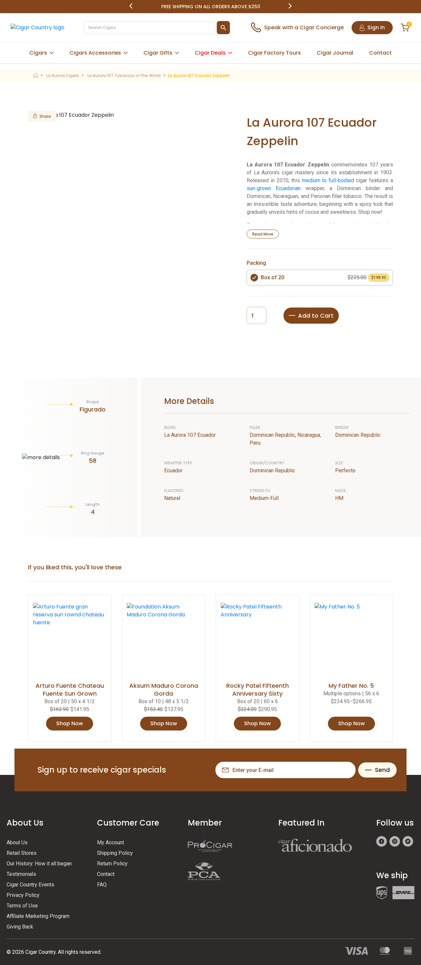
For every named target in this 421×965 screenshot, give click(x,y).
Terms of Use (22, 906)
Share (45, 116)
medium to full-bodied (328, 180)
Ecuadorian (288, 188)
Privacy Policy (23, 895)
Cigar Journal (335, 53)
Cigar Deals (210, 53)
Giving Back (20, 927)
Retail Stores (22, 853)
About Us (17, 842)
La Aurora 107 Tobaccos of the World (124, 75)
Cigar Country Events (30, 884)
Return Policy (112, 863)
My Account (110, 842)
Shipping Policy (115, 853)
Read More (262, 234)
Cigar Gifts (157, 53)
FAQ (102, 884)
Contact (380, 53)
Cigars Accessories (95, 53)
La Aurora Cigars (62, 75)
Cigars (38, 53)
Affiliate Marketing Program (38, 916)
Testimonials (21, 874)
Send (382, 770)
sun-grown (259, 188)
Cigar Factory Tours (274, 53)
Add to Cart (316, 315)
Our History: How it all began (39, 863)
